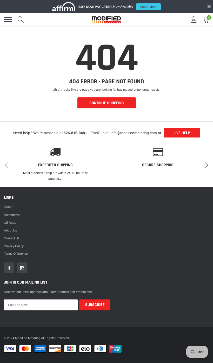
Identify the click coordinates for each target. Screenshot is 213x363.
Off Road (10, 222)
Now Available (117, 7)
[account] (194, 19)
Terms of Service (16, 253)
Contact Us (11, 238)
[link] (9, 267)
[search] (21, 19)
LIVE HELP (182, 133)
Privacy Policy (14, 246)
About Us (10, 230)
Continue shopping (106, 103)
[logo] (106, 19)
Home (8, 207)
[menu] (8, 19)
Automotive (12, 215)
